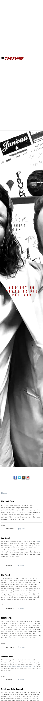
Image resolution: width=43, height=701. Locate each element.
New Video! (5, 538)
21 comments (9, 565)
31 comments (9, 647)
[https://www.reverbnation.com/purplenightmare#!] (24, 477)
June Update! (6, 617)
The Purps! (5, 574)
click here (21, 309)
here (9, 638)
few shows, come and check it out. (21, 666)
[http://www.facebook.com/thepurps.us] (15, 477)
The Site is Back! (7, 501)
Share (22, 529)
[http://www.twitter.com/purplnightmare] (19, 477)
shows (27, 638)
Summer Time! (7, 656)
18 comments (9, 529)
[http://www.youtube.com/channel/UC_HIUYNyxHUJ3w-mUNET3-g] (28, 477)
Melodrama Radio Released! (12, 688)
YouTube (38, 541)
